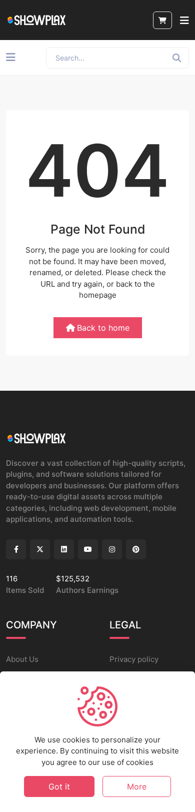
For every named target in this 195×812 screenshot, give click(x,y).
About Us (22, 659)
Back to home (103, 328)
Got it (59, 786)
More (136, 786)
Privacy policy (134, 659)
